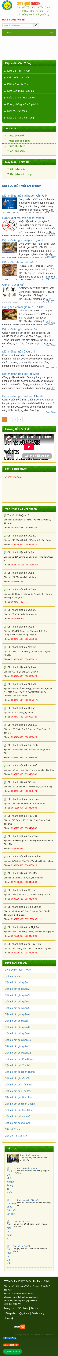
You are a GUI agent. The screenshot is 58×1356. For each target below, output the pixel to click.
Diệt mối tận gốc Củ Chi (17, 1123)
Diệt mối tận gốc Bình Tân (18, 1097)
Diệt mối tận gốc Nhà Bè (17, 1116)
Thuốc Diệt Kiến (16, 146)
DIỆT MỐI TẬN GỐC (18, 77)
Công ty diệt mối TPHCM (18, 969)
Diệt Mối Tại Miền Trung (20, 117)
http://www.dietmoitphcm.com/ (7, 5)
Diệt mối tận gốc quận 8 (17, 1027)
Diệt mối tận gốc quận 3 (17, 995)
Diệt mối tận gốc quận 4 (17, 1001)
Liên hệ (9, 1318)
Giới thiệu (23, 1308)
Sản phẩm (10, 1313)
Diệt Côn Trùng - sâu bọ (20, 91)
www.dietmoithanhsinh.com (25, 1297)
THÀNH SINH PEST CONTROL (40, 1334)
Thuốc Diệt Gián (16, 151)
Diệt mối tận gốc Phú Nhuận (19, 1059)
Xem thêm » (51, 211)
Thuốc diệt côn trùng (18, 140)
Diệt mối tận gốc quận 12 (18, 1052)
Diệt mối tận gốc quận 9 (17, 1033)
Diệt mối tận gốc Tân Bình (18, 1084)
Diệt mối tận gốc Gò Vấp (17, 1078)
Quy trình (24, 1313)
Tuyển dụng (38, 1313)
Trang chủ (9, 1308)
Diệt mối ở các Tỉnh (18, 84)
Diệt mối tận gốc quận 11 (18, 1046)
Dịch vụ (35, 1308)
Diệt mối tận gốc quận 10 (18, 1040)
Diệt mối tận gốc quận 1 (17, 982)
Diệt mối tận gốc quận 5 (17, 1008)
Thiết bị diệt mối (16, 169)
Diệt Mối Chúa (12, 1129)
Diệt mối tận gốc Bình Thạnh (20, 1072)
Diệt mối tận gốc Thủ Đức (18, 1065)
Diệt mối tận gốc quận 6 (17, 1014)
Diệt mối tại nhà (13, 976)
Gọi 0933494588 (12, 1351)
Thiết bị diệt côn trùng (19, 174)
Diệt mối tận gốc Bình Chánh (20, 1104)
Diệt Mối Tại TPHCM (18, 70)
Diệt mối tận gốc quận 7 (17, 1021)
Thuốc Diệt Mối (15, 135)
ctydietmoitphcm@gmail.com (23, 1300)
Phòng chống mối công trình (22, 104)
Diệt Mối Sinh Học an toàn (21, 97)
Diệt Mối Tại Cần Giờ (16, 1135)
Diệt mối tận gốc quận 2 (17, 989)
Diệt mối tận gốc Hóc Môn (18, 1110)
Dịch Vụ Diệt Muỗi (17, 111)
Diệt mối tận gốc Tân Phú (18, 1091)
